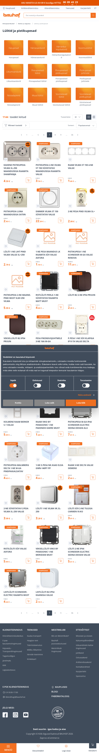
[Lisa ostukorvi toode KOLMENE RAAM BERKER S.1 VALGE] (28, 434)
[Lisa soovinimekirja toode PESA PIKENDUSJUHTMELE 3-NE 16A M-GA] (38, 333)
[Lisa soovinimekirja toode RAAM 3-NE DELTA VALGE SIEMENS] (70, 460)
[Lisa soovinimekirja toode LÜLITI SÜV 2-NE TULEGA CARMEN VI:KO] (70, 503)
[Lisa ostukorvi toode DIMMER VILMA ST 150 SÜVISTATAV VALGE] (60, 220)
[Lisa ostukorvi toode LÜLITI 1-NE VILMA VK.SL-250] (60, 517)
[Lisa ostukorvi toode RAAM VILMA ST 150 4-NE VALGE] (92, 180)
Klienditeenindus (52, 8)
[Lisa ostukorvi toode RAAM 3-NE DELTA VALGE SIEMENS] (92, 477)
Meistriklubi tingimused (56, 650)
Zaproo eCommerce (49, 737)
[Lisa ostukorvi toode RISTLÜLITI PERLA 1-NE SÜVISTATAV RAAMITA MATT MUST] (60, 307)
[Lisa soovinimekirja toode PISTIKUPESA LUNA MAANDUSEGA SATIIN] (6, 206)
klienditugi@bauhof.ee (15, 697)
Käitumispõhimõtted (85, 640)
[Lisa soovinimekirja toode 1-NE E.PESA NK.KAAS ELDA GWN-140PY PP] (38, 460)
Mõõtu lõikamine (34, 650)
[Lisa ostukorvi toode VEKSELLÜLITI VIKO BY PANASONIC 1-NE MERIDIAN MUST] (60, 560)
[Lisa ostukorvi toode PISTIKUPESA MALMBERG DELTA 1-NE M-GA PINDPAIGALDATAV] (28, 477)
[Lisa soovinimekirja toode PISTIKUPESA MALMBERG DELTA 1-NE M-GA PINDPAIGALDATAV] (6, 460)
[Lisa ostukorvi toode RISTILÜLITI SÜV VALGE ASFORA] (28, 560)
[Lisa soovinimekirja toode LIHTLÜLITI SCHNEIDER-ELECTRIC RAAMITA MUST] (6, 586)
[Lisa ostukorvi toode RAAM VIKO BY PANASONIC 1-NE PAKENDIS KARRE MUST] (60, 434)
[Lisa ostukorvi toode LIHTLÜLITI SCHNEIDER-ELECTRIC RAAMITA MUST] (28, 601)
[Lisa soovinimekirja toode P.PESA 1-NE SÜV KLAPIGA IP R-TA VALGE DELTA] (70, 333)
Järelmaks (7, 660)
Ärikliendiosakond (83, 662)
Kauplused (10, 8)
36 (72, 135)
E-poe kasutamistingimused (12, 642)
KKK (4, 665)
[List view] (93, 117)
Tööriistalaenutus (34, 645)
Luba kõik (80, 403)
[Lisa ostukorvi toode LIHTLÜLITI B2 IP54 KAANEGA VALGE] (60, 601)
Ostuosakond (81, 657)
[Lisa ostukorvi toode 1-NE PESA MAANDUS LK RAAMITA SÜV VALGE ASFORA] (60, 263)
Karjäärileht (86, 8)
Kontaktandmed (83, 667)
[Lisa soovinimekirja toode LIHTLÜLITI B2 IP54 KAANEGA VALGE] (38, 586)
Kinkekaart (31, 659)
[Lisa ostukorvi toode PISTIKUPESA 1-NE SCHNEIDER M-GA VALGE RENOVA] (92, 263)
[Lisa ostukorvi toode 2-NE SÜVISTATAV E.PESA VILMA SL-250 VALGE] (28, 517)
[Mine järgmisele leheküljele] (77, 134)
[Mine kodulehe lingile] (11, 15)
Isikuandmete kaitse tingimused (84, 646)
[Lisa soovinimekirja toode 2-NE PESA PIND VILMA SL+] (70, 206)
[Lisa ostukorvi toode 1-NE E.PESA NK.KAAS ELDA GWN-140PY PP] (60, 477)
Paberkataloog (60, 696)
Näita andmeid (84, 395)
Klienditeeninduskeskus (13, 636)
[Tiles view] (88, 117)
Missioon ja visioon (84, 636)
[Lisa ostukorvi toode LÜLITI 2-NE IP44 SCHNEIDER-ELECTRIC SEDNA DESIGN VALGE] (92, 560)
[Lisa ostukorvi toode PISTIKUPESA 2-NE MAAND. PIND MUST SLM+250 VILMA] (28, 307)
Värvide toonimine (35, 654)
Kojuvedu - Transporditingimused (12, 650)
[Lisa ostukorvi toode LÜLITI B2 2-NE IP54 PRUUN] (92, 307)
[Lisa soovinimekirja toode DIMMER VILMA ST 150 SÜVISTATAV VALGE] (38, 206)
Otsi (93, 15)
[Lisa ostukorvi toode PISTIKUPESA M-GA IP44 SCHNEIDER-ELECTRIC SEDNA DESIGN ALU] (92, 434)
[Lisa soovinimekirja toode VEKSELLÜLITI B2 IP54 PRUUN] (6, 333)
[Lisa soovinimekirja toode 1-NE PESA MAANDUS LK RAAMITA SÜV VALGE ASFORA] (38, 246)
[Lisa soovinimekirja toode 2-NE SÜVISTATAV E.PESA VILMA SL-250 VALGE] (6, 503)
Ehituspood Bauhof (9, 23)
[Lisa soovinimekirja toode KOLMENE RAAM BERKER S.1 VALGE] (6, 416)
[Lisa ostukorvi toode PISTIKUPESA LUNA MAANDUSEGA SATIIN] (28, 220)
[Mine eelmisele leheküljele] (21, 134)
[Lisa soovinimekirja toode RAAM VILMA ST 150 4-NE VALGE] (70, 159)
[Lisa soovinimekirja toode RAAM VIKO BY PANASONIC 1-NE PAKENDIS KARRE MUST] (38, 416)
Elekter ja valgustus (24, 23)
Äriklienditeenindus (29, 8)
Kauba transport (34, 636)
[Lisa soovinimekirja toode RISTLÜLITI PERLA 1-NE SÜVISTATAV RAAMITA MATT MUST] (38, 289)
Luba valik (49, 403)
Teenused (70, 8)
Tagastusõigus (9, 656)
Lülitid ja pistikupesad (41, 23)
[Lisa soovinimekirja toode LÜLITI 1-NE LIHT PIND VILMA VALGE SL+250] (6, 246)
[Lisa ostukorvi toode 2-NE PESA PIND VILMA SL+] (92, 220)
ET (95, 8)
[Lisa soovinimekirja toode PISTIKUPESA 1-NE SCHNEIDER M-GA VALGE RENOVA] (70, 246)
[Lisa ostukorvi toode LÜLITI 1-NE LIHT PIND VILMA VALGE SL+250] (28, 263)
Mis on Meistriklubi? (60, 636)
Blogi (54, 691)
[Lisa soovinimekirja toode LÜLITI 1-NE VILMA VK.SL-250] (38, 503)
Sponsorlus (81, 676)
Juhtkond (80, 653)
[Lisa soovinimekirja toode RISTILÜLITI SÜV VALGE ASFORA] (6, 543)
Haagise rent (32, 640)
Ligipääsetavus (9, 670)
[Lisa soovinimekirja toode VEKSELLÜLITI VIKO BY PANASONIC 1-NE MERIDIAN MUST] (38, 543)
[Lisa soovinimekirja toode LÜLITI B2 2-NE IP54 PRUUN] (70, 289)
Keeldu (18, 403)
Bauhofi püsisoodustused (58, 642)
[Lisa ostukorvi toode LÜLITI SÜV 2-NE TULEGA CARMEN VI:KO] (92, 517)
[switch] (37, 386)
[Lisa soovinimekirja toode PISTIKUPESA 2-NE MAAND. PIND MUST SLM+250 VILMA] (6, 289)
